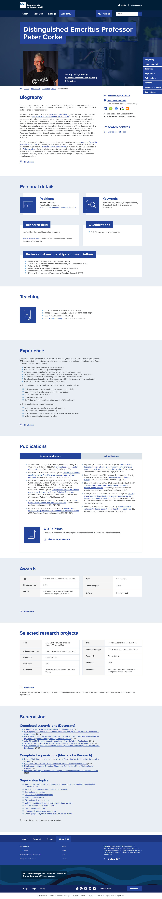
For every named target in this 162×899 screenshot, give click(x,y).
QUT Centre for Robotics (58, 114)
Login (123, 5)
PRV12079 (53, 896)
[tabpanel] (81, 506)
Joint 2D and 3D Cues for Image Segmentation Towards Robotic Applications (56, 741)
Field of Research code (31, 239)
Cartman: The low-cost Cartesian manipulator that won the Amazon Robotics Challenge (53, 490)
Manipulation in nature (34, 797)
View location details (116, 100)
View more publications (59, 539)
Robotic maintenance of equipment (39, 805)
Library (64, 859)
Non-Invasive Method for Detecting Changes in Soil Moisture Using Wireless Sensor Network (59, 767)
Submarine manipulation (35, 792)
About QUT (64, 839)
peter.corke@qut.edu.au (119, 95)
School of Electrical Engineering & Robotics (58, 207)
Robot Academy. (30, 149)
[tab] (111, 456)
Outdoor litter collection (35, 808)
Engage (50, 839)
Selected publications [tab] (50, 456)
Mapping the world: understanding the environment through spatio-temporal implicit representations (60, 785)
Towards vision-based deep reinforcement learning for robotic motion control (107, 486)
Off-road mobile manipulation (37, 800)
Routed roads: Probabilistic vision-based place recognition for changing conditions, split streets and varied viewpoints (108, 467)
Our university (25, 846)
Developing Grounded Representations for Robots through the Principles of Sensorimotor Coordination (61, 732)
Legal (34, 888)
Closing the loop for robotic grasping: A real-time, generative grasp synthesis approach (54, 475)
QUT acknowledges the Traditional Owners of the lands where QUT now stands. (44, 874)
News (64, 846)
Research (37, 839)
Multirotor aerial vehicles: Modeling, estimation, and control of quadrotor (107, 507)
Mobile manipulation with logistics (39, 794)
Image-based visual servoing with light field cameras (52, 501)
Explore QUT (114, 859)
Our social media (105, 889)
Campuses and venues (28, 859)
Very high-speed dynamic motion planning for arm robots (48, 813)
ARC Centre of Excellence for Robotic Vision (50, 116)
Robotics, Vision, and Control (54, 146)
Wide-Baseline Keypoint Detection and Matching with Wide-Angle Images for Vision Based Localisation (62, 746)
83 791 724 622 (97, 896)
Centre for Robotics (117, 132)
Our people (24, 850)
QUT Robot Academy (53, 318)
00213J (83, 896)
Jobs (63, 854)
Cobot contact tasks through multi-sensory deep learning (49, 802)
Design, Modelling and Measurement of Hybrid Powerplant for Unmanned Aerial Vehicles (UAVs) (61, 760)
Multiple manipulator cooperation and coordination (46, 789)
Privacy (42, 888)
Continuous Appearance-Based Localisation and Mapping (48, 729)
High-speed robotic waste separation (40, 811)
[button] (29, 162)
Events (64, 850)
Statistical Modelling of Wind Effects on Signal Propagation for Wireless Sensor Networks (61, 770)
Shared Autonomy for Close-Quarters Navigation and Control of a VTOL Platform (57, 743)
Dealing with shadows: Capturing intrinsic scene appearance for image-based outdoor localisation (109, 496)
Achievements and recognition (30, 854)
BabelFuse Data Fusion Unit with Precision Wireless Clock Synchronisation (55, 763)
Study (25, 839)
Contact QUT (134, 888)
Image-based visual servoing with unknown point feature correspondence (53, 509)
